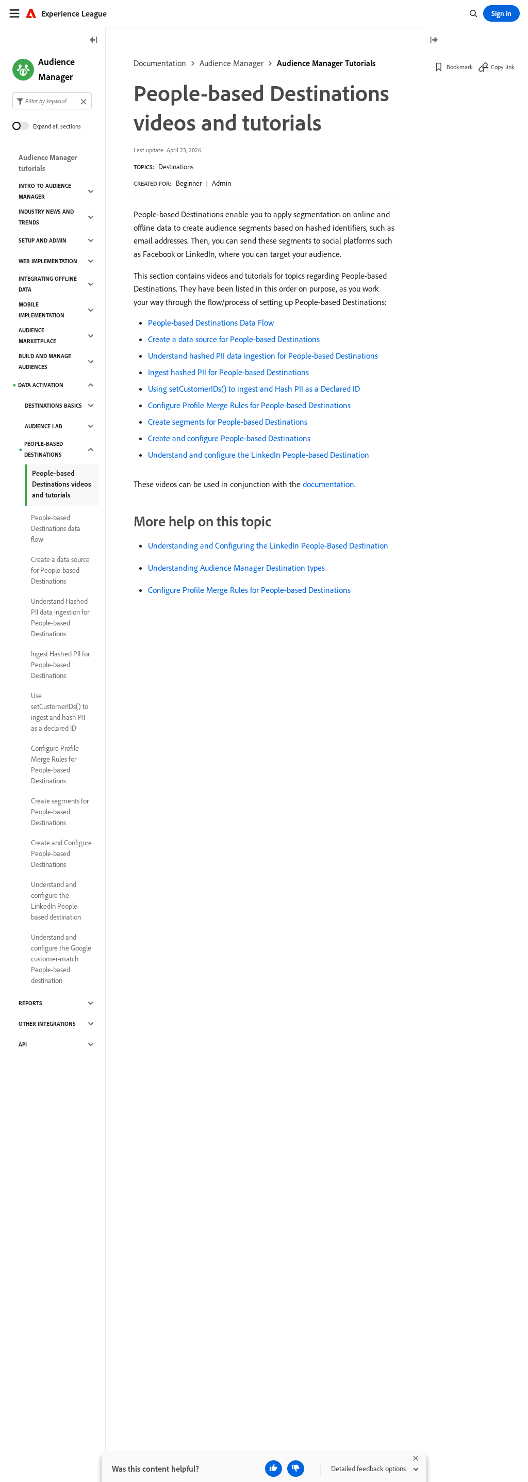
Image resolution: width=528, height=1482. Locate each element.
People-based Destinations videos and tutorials (61, 484)
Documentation (160, 63)
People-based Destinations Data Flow (211, 322)
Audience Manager (231, 63)
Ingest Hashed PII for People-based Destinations (60, 664)
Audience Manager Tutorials (326, 63)
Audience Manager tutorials (48, 163)
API (23, 1044)
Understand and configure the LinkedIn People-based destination (56, 901)
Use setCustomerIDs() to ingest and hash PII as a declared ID (59, 712)
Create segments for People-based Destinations (227, 421)
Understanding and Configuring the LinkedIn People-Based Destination (268, 545)
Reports (30, 1003)
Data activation (40, 385)
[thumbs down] (295, 1468)
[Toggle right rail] (433, 40)
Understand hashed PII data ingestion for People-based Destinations (263, 355)
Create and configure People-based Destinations (229, 438)
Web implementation (48, 261)
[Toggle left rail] (93, 40)
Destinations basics (53, 405)
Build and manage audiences (45, 361)
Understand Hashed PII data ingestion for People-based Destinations (60, 617)
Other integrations (47, 1023)
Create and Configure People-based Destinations (61, 853)
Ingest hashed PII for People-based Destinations (228, 372)
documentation (328, 484)
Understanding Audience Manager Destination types (236, 567)
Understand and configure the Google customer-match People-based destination (61, 958)
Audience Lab (43, 426)
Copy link (503, 67)
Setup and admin (43, 240)
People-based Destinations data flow (55, 528)
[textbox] (52, 100)
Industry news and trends (46, 217)
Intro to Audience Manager (45, 191)
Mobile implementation (41, 310)
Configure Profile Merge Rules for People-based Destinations (249, 405)
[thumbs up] (273, 1468)
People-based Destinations (43, 449)
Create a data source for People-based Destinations (234, 339)
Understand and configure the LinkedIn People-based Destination (258, 454)
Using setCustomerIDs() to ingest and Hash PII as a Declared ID (254, 388)
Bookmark (460, 67)
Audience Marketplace (37, 336)
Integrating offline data (48, 284)
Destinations (175, 166)
